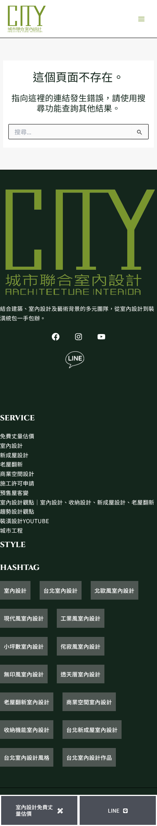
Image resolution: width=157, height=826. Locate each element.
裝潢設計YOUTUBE (24, 521)
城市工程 (11, 530)
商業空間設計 (17, 473)
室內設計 (11, 445)
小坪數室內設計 (24, 646)
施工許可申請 (17, 483)
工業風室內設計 (81, 618)
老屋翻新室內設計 (27, 702)
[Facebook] (55, 337)
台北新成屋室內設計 (92, 730)
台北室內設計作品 (89, 757)
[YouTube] (101, 337)
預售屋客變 (14, 493)
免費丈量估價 (17, 436)
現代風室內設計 (24, 618)
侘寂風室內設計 (81, 646)
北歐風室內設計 (115, 590)
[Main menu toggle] (141, 19)
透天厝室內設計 (81, 674)
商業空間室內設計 (89, 702)
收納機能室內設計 (27, 730)
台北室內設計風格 (27, 757)
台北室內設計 (60, 590)
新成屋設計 (14, 455)
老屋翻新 (11, 464)
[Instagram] (78, 337)
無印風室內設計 (24, 674)
